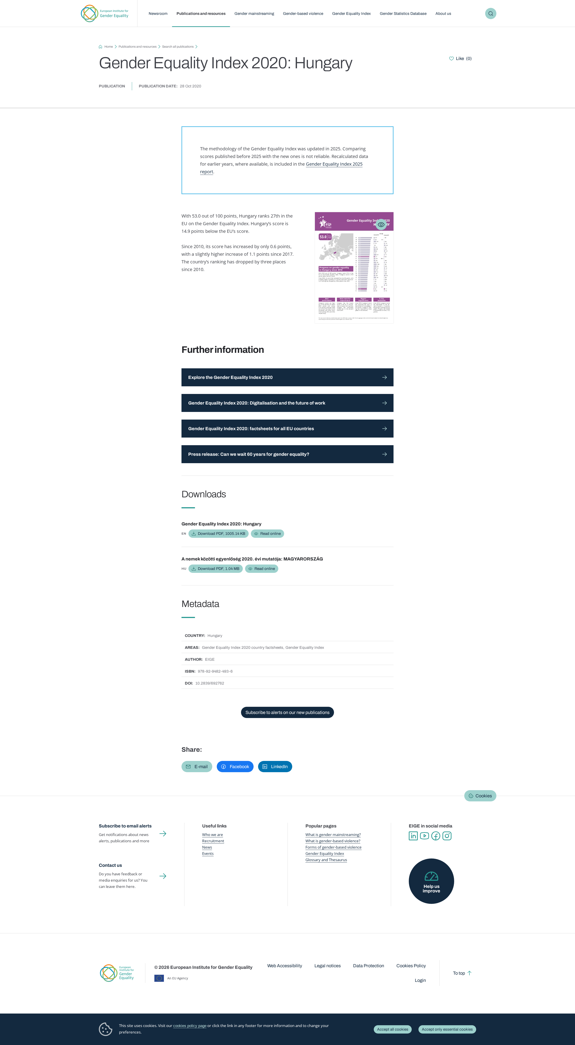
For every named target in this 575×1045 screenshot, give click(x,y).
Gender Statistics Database (403, 13)
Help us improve (431, 888)
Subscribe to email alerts (125, 825)
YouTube (424, 836)
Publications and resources (201, 13)
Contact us (110, 865)
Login (420, 980)
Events (208, 853)
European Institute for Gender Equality (104, 13)
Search (490, 13)
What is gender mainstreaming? (333, 834)
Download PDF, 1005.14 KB (221, 533)
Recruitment (213, 840)
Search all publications (178, 46)
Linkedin (413, 836)
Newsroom (158, 13)
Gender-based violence (303, 13)
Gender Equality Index (351, 13)
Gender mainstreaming (254, 13)
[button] (196, 766)
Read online (270, 533)
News (207, 847)
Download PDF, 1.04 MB (218, 569)
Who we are (212, 834)
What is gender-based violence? (332, 840)
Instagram (446, 836)
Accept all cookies (392, 1029)
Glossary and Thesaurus (326, 859)
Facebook (435, 836)
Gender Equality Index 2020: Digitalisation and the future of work (256, 402)
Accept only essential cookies (447, 1029)
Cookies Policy (411, 965)
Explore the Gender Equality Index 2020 (230, 377)
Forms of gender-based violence (333, 847)
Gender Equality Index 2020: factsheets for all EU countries (251, 428)
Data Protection (368, 965)
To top (459, 973)
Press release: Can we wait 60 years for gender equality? (248, 454)
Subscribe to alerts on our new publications (287, 712)
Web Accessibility (284, 965)
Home (108, 46)
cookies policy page (189, 1026)
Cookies (483, 795)
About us (443, 13)
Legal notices (327, 965)
